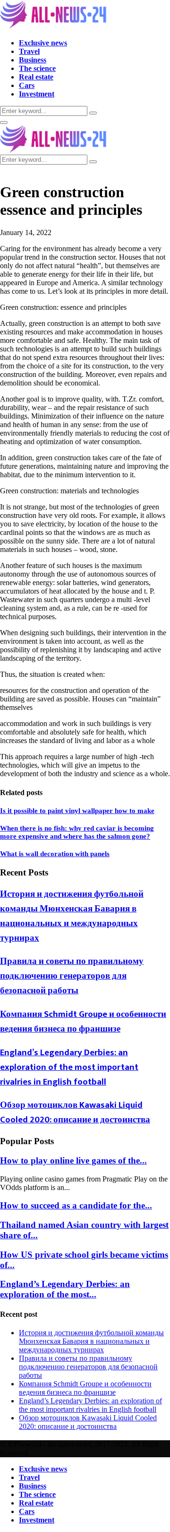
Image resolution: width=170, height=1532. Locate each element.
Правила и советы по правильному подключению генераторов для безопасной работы (72, 976)
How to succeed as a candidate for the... (76, 1205)
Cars (26, 85)
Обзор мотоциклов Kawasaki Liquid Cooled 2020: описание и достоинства (75, 1112)
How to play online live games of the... (73, 1160)
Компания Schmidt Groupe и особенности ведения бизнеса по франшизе (83, 1021)
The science (37, 68)
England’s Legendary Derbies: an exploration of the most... (65, 1289)
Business (32, 60)
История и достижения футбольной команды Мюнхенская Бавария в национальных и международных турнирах (72, 916)
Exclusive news (43, 43)
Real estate (36, 77)
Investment (36, 94)
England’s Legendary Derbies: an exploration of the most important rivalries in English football (69, 1067)
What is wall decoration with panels (55, 854)
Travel (29, 51)
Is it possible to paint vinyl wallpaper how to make (77, 810)
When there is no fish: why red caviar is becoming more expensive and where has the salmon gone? (77, 832)
